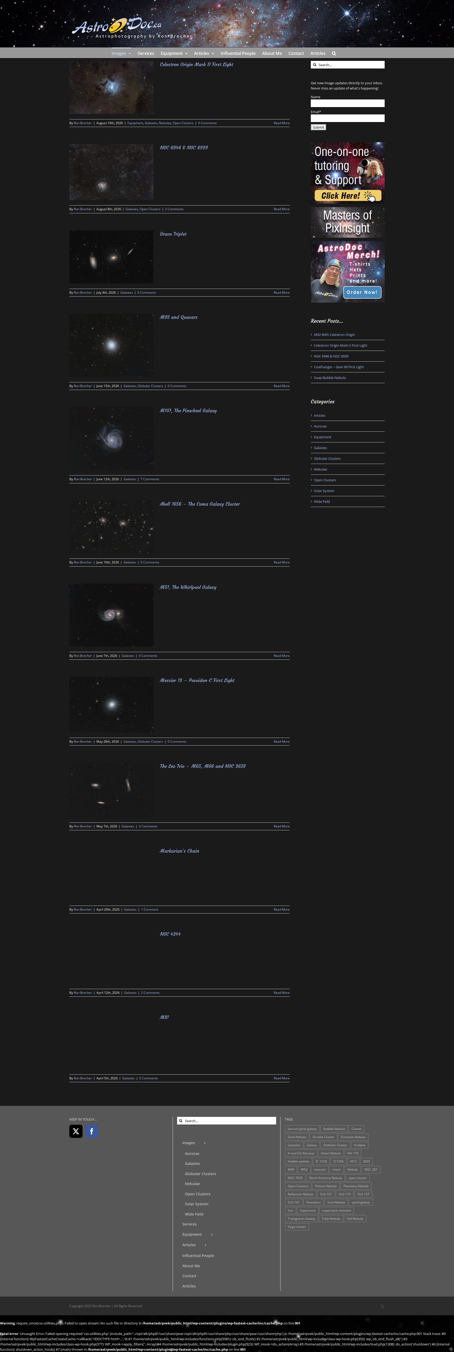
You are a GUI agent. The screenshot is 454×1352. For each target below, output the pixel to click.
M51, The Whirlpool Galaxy (188, 587)
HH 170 (352, 1153)
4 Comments (148, 655)
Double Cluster (323, 1137)
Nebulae (165, 123)
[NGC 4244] (111, 957)
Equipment (135, 123)
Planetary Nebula (356, 1186)
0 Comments (207, 123)
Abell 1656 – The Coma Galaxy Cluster (200, 504)
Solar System (324, 490)
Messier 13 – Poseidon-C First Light (197, 680)
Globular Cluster (335, 1145)
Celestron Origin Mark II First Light (196, 64)
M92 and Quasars (179, 317)
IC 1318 (321, 1161)
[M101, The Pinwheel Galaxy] (111, 438)
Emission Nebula (353, 1137)
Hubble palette (298, 1161)
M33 (366, 1161)
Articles (319, 415)
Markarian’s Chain (179, 851)
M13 (353, 1161)
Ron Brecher (83, 123)
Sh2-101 (326, 1194)
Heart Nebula (331, 1153)
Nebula (352, 1169)
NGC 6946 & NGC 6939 (184, 148)
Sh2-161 (294, 1202)
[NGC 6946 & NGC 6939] (111, 172)
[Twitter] (75, 1131)
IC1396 (338, 1161)
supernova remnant (336, 1210)
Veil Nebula (355, 1218)
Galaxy (312, 1145)
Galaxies (151, 123)
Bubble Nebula (334, 1129)
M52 (304, 1169)
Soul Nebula (336, 1202)
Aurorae (320, 426)
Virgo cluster (297, 1226)
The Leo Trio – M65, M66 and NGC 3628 (202, 766)
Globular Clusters (150, 386)
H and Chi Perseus (301, 1153)
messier (320, 1169)
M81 (164, 1017)
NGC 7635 (295, 1178)
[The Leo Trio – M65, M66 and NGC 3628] (111, 790)
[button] (334, 52)
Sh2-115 (345, 1194)
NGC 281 (371, 1169)
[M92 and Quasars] (111, 345)
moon (336, 1169)
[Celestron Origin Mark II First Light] (111, 87)
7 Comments (150, 479)
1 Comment (149, 909)
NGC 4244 (170, 934)
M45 (291, 1169)
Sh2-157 (363, 1194)
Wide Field (322, 501)
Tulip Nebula (331, 1218)
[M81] (111, 1041)
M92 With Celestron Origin (334, 334)
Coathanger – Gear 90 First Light (339, 367)
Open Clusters (183, 123)
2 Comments (174, 209)
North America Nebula (325, 1178)
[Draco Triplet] (111, 256)
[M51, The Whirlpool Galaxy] (111, 615)
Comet (356, 1129)
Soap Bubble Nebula (330, 377)
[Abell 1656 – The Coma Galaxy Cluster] (111, 526)
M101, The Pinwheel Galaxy (188, 411)
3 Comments (148, 826)
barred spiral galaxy (302, 1129)
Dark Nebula (297, 1137)
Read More (282, 123)
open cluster (358, 1178)
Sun (290, 1210)
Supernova (308, 1210)
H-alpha (359, 1145)
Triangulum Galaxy (301, 1218)
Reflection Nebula (300, 1194)
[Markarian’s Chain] (111, 873)
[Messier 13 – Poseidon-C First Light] (111, 704)
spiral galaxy (361, 1202)
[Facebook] (91, 1131)
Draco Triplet (173, 234)
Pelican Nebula (326, 1186)
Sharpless (313, 1202)
